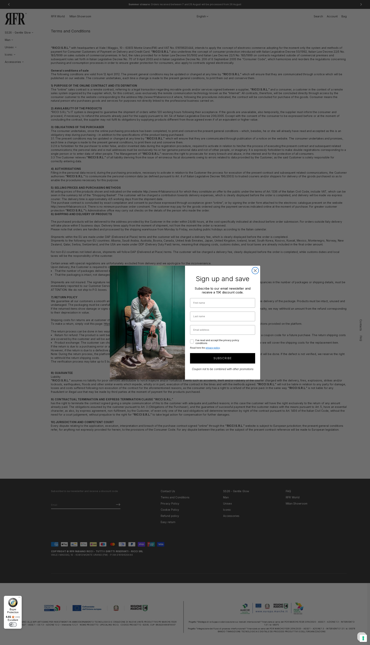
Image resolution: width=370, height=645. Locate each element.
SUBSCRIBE (223, 358)
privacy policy (213, 348)
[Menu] (19, 598)
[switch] (13, 624)
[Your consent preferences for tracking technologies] (363, 638)
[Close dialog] (255, 270)
